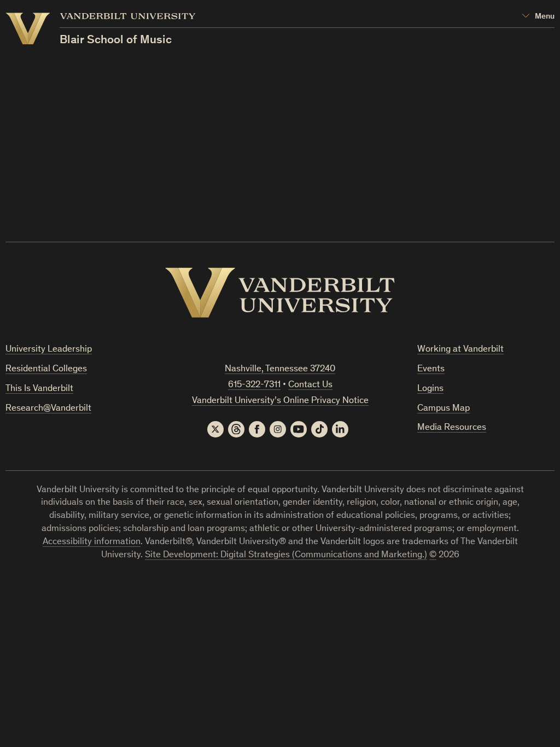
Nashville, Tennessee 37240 (280, 369)
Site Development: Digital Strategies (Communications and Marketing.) (286, 555)
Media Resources (451, 428)
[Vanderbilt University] (280, 292)
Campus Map (443, 408)
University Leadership (48, 349)
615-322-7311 (254, 385)
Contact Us (310, 385)
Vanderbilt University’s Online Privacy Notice (280, 401)
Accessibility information (92, 542)
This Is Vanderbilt (39, 389)
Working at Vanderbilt (460, 349)
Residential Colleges (46, 369)
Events (431, 369)
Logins (430, 389)
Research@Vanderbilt (48, 408)
